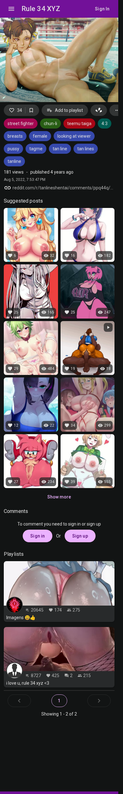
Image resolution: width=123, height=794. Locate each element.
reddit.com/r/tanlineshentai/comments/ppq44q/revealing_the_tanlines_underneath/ (63, 187)
